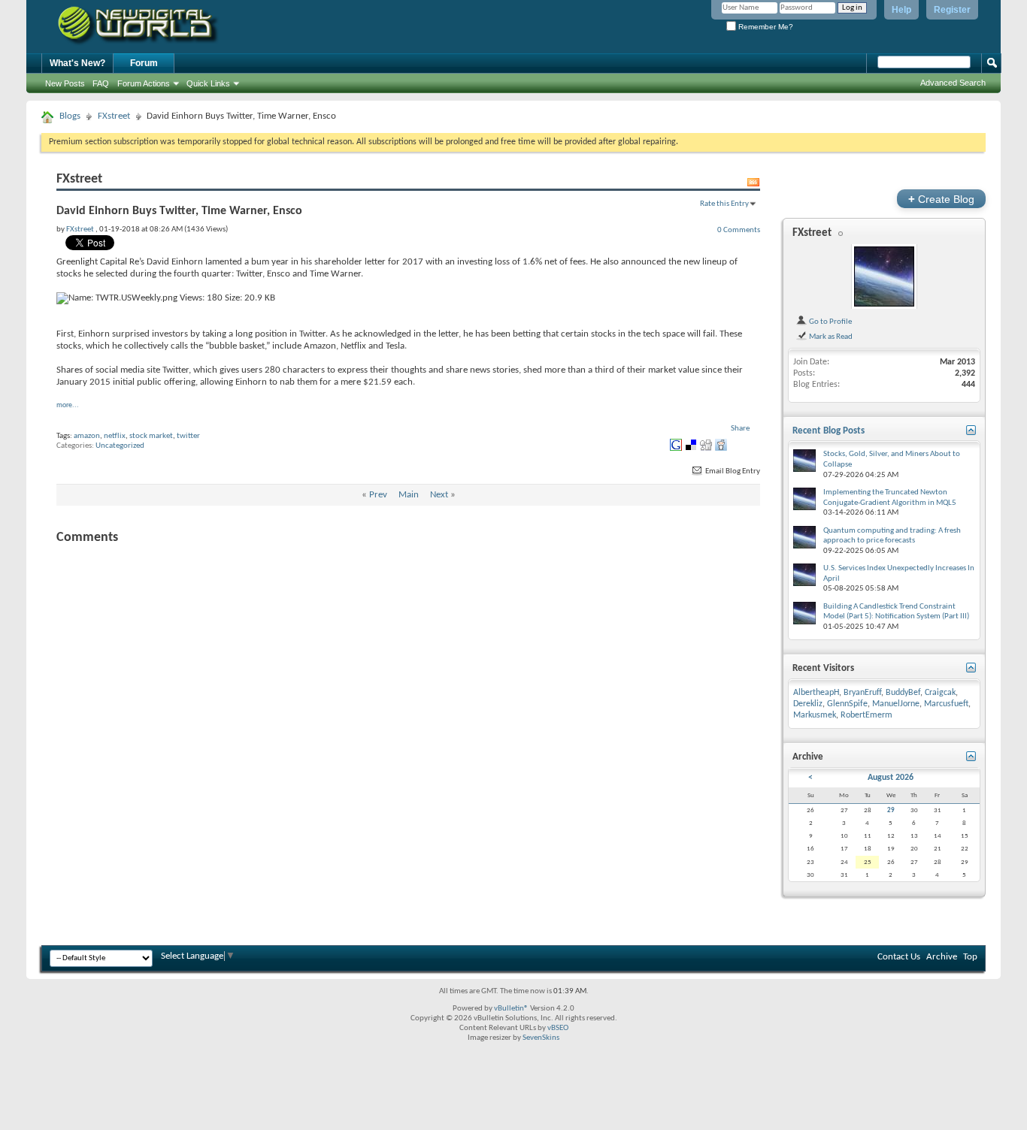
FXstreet (114, 116)
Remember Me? (764, 27)
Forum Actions (143, 83)
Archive (941, 957)
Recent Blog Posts (828, 431)
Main (408, 495)
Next (439, 495)
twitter (188, 436)
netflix (115, 436)
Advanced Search (953, 82)
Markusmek (814, 715)
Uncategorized (119, 446)
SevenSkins (541, 1038)
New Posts (65, 83)
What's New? (77, 63)
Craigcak (940, 692)
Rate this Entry (724, 203)
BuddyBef (903, 692)
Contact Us (898, 957)
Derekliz (808, 704)
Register (952, 10)
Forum (144, 63)
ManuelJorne (895, 704)
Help (901, 10)
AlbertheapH (816, 692)
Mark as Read (830, 336)
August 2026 (890, 777)
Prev (378, 495)
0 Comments (738, 229)
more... (67, 405)
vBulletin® (511, 1009)
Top (970, 957)
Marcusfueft (946, 704)
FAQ (100, 83)
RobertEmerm (866, 715)
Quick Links (208, 83)
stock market (151, 436)
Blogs (69, 116)
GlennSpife (847, 704)
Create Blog (941, 198)
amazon (87, 436)
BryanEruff (862, 692)
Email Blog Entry (732, 471)
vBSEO (557, 1028)
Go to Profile (829, 321)
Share (740, 429)
